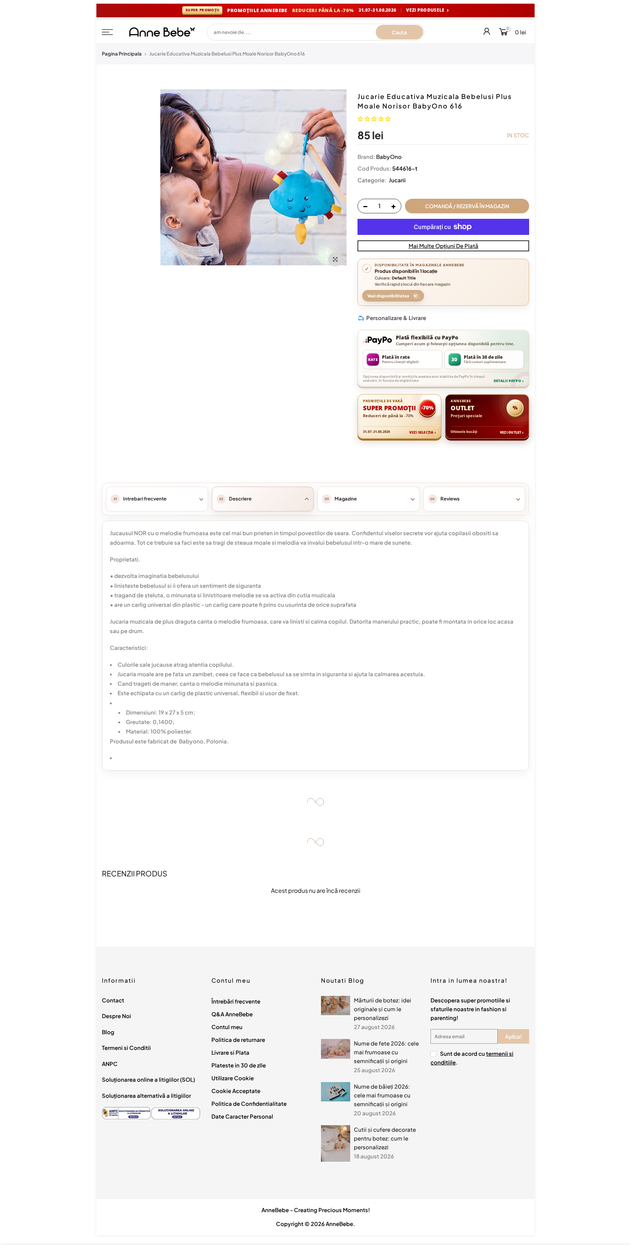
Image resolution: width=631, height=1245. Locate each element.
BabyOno (389, 156)
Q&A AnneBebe (232, 1013)
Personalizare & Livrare (396, 317)
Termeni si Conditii (126, 1047)
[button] (374, 118)
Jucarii (397, 179)
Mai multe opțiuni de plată (443, 245)
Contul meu (226, 1026)
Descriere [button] (240, 499)
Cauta (399, 32)
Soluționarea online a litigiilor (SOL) (148, 1079)
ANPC (110, 1063)
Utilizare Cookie (232, 1077)
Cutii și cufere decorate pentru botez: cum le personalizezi (385, 1138)
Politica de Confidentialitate (249, 1103)
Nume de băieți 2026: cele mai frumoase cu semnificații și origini (382, 1095)
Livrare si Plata (230, 1052)
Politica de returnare (238, 1039)
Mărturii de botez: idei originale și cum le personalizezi (382, 1009)
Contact (113, 1000)
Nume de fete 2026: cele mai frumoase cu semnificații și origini (386, 1052)
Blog (108, 1031)
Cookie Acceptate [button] (235, 1090)
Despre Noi (116, 1015)
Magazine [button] (345, 499)
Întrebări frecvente (235, 1001)
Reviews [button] (450, 499)
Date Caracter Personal (242, 1116)
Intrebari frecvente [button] (145, 499)
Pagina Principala (122, 54)
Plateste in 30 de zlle (238, 1065)
